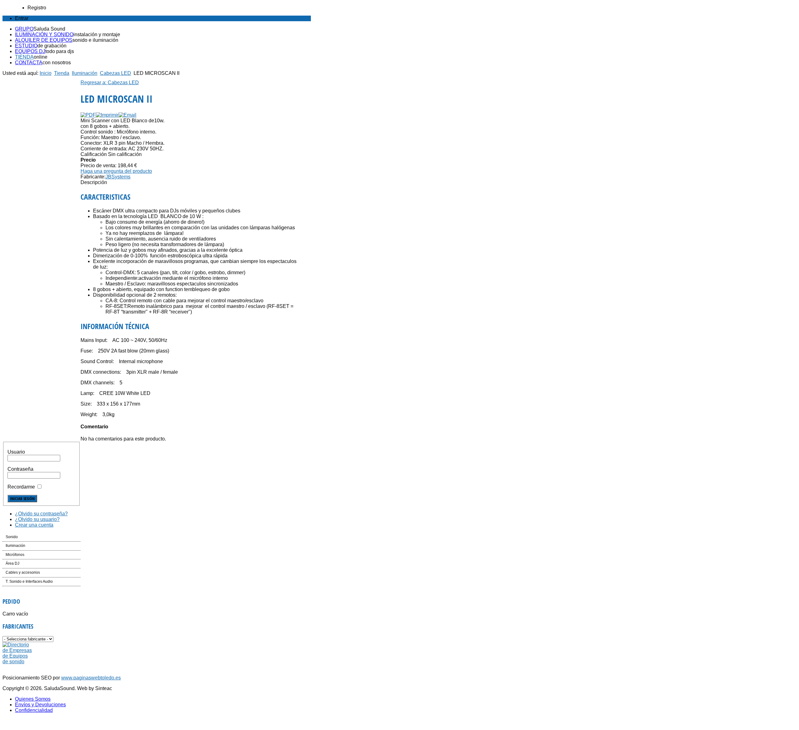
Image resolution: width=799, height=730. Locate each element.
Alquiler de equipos (43, 40)
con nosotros (56, 62)
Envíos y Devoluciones (40, 704)
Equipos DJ (30, 51)
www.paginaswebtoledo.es (91, 677)
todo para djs (59, 51)
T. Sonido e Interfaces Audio (29, 581)
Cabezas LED (115, 73)
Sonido (12, 537)
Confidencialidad (34, 710)
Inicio (45, 73)
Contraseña (20, 469)
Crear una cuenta (34, 525)
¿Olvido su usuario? (37, 519)
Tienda (24, 57)
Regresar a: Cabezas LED (110, 82)
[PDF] (88, 115)
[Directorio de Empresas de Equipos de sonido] (17, 661)
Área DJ (12, 563)
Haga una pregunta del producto (116, 171)
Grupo (24, 29)
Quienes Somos (33, 699)
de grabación (51, 45)
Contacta (28, 62)
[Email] (127, 115)
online (40, 57)
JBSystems (117, 176)
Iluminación (84, 73)
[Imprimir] (107, 115)
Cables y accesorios (23, 572)
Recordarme (21, 486)
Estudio (26, 45)
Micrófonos (15, 554)
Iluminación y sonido (44, 34)
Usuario (16, 452)
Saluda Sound (49, 29)
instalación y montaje (96, 34)
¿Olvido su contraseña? (41, 513)
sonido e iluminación (95, 40)
